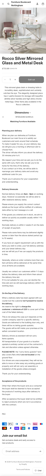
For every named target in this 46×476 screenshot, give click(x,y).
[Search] (8, 4)
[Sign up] (40, 451)
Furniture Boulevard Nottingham (22, 462)
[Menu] (3, 4)
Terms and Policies (23, 469)
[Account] (37, 4)
